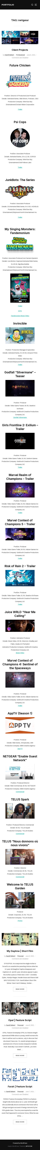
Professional (20, 55)
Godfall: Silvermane (20, 417)
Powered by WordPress (20, 1143)
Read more (21, 989)
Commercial (20, 792)
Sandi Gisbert (9, 55)
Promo (20, 921)
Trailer (20, 109)
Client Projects (20, 49)
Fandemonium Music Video (20, 316)
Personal (20, 956)
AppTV (20, 749)
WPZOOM (29, 1146)
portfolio (8, 5)
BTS (20, 311)
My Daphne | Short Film (20, 951)
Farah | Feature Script (20, 1086)
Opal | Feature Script (19, 1020)
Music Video (20, 653)
